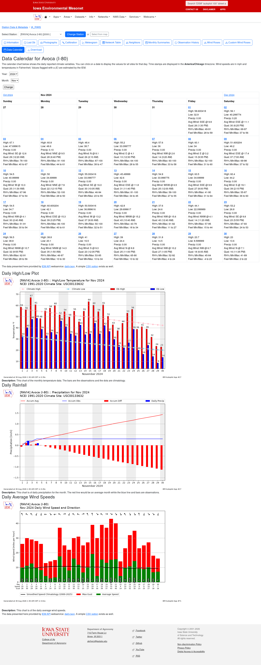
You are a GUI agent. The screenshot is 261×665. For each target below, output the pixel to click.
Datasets (79, 16)
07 (153, 139)
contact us (192, 9)
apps (223, 9)
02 (225, 107)
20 (115, 202)
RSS (137, 655)
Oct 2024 (8, 95)
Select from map (99, 34)
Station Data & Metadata (15, 27)
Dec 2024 (229, 95)
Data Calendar (15, 49)
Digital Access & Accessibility (191, 651)
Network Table (113, 42)
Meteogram (91, 42)
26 (79, 233)
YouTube (139, 649)
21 (153, 202)
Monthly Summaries (159, 42)
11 (42, 170)
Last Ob (31, 42)
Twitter (138, 636)
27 (115, 233)
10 (4, 170)
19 (79, 202)
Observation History (188, 42)
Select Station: (9, 34)
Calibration (71, 42)
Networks (103, 16)
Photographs (50, 42)
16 (225, 170)
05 (79, 139)
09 (225, 139)
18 (42, 202)
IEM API (46, 266)
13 (115, 170)
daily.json (70, 266)
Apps (56, 16)
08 (189, 139)
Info (91, 16)
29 (189, 233)
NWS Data (118, 16)
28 (153, 233)
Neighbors (134, 42)
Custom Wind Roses (239, 42)
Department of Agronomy (54, 642)
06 (115, 139)
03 (4, 139)
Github (138, 643)
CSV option (92, 266)
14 (153, 170)
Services (134, 16)
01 (189, 107)
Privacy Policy (184, 647)
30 (225, 233)
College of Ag (48, 639)
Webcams (148, 16)
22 (189, 202)
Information (13, 42)
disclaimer (209, 9)
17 (4, 202)
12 (79, 170)
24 (4, 233)
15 (189, 170)
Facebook (140, 630)
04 (42, 139)
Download (36, 49)
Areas (67, 16)
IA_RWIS (36, 27)
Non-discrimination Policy (189, 644)
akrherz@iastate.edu (97, 641)
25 (42, 233)
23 (225, 202)
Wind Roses (213, 42)
